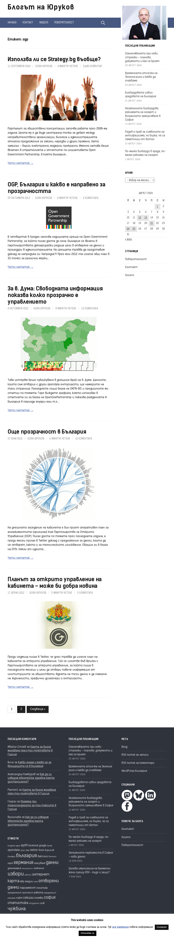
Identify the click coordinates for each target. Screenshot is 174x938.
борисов (49, 850)
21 (151, 223)
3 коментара (90, 198)
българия (26, 856)
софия (50, 898)
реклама (11, 898)
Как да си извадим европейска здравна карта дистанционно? (31, 778)
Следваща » (37, 709)
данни (52, 863)
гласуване (39, 863)
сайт (19, 898)
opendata (14, 850)
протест (27, 893)
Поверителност (64, 22)
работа (38, 893)
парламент (28, 887)
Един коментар (92, 66)
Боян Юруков (44, 66)
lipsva (49, 846)
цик (42, 903)
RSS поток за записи (135, 755)
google (42, 845)
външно (52, 857)
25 (134, 229)
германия (23, 863)
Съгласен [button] (162, 927)
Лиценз (43, 22)
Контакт (28, 22)
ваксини (43, 856)
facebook (33, 845)
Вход (124, 747)
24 (128, 229)
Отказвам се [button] (87, 933)
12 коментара (83, 438)
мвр (22, 881)
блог (41, 850)
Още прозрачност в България (47, 432)
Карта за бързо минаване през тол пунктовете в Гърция (30, 751)
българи (11, 857)
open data (24, 850)
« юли (128, 239)
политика (42, 888)
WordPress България (134, 771)
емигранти (27, 869)
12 (139, 218)
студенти (34, 903)
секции (28, 898)
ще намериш (120, 927)
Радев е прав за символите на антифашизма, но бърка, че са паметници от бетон (145, 136)
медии (29, 881)
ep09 (24, 845)
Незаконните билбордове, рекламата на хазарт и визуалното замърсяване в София (91, 802)
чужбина (17, 909)
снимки (38, 898)
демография (14, 868)
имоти (27, 875)
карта (13, 881)
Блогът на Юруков (41, 7)
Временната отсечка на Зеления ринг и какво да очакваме (141, 77)
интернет (40, 874)
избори (16, 874)
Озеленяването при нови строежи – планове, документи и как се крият (142, 57)
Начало (12, 22)
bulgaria (11, 846)
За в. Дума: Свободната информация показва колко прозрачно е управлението (55, 295)
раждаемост (50, 893)
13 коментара (89, 308)
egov (18, 846)
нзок (35, 882)
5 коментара (85, 593)
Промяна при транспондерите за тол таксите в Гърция (32, 805)
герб (10, 863)
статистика (18, 903)
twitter (34, 850)
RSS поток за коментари (137, 763)
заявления (38, 868)
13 (145, 218)
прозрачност (14, 893)
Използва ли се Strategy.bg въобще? (54, 60)
